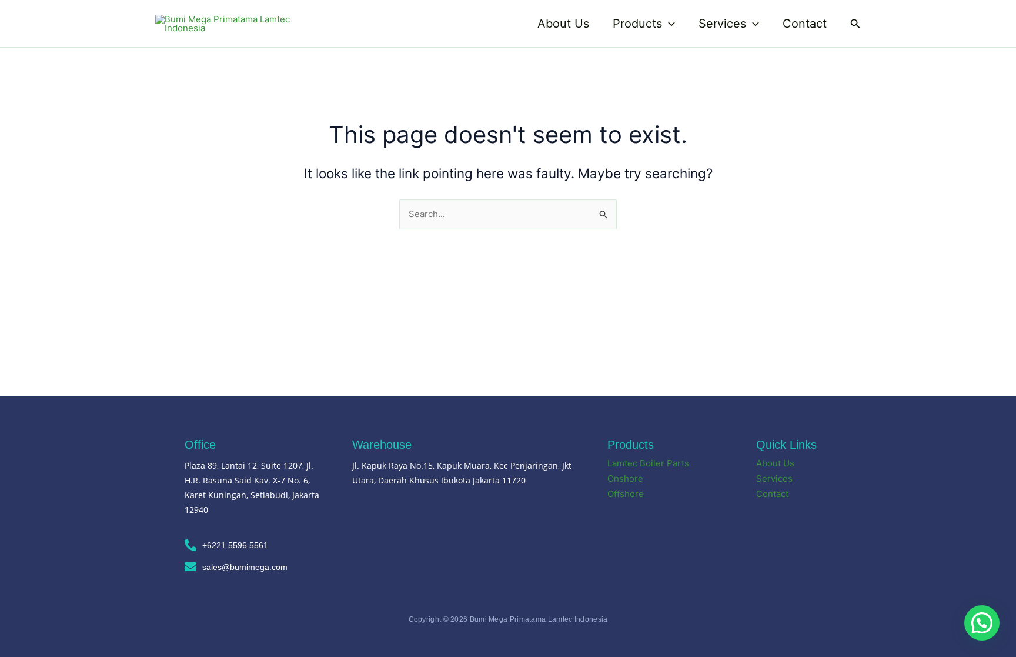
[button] (668, 23)
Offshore (625, 493)
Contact (805, 23)
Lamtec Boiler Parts (648, 463)
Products (637, 23)
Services (722, 23)
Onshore (625, 478)
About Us (563, 23)
